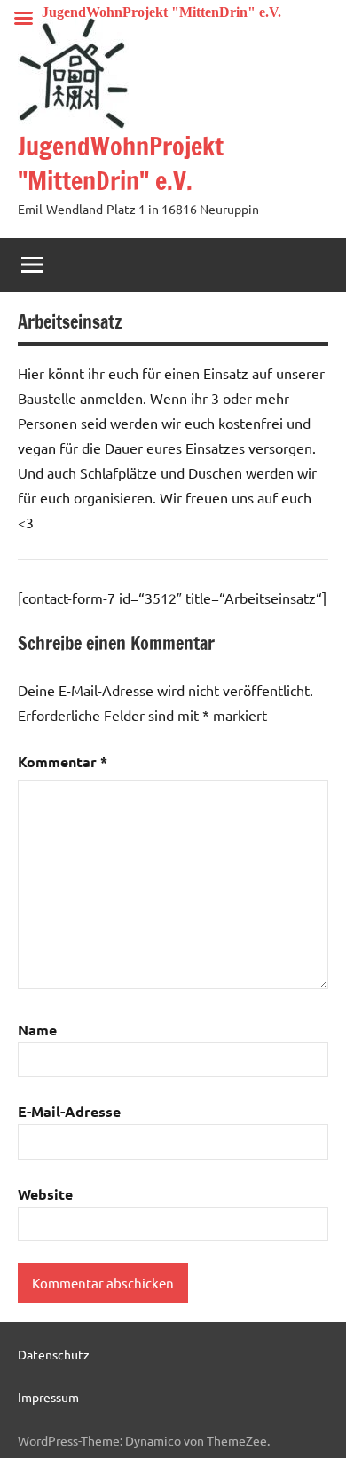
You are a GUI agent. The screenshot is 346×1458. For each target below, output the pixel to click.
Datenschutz (54, 1354)
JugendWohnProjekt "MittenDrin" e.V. (121, 163)
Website (45, 1194)
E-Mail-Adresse (69, 1111)
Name (37, 1029)
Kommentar (62, 761)
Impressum (48, 1397)
